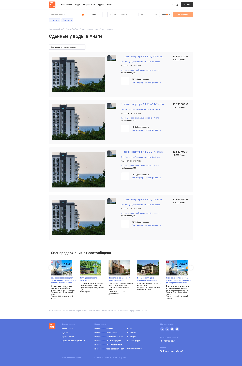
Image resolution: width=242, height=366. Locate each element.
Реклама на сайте (134, 348)
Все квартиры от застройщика (146, 82)
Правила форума (134, 341)
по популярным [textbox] (70, 47)
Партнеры (131, 337)
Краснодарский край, (130, 70)
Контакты (131, 333)
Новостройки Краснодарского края (109, 349)
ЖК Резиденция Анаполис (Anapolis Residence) (140, 62)
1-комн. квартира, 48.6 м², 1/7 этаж (142, 151)
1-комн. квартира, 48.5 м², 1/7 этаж (142, 199)
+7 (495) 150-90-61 (167, 341)
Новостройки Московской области (108, 337)
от (122, 14)
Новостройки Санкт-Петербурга (107, 341)
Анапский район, (146, 70)
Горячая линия (68, 337)
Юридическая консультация (73, 341)
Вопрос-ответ (89, 5)
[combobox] (73, 47)
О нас (129, 329)
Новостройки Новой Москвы (106, 333)
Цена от (124, 14)
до (142, 14)
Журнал (101, 5)
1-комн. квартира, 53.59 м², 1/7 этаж (142, 104)
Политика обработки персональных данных (110, 358)
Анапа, (156, 70)
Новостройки (66, 5)
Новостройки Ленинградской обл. (108, 345)
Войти (187, 5)
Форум (78, 5)
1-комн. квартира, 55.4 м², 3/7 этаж (142, 56)
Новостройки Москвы (103, 329)
